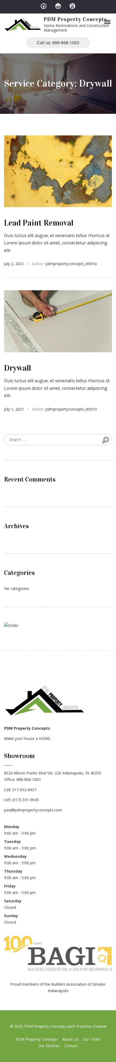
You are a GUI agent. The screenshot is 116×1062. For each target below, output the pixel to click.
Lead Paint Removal (38, 223)
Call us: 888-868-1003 (58, 42)
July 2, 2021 (14, 263)
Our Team (92, 1039)
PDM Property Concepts (75, 19)
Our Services (49, 1045)
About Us (70, 1039)
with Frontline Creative (87, 1026)
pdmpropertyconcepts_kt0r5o (71, 263)
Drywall (17, 368)
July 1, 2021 (14, 409)
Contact (71, 1045)
